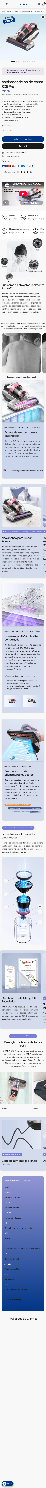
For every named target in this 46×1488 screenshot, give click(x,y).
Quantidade (6, 126)
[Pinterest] (24, 172)
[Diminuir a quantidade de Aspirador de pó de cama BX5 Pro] (3, 130)
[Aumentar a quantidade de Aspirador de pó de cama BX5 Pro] (11, 130)
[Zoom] (43, 17)
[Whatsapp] (27, 172)
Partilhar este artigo (9, 172)
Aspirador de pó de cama (23, 11)
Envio (13, 94)
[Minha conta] (39, 4)
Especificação (11, 1180)
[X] (21, 172)
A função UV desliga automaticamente (19, 676)
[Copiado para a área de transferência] (30, 172)
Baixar (27, 1180)
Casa (3, 11)
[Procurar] (6, 4)
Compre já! (23, 146)
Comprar (10, 11)
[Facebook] (18, 172)
